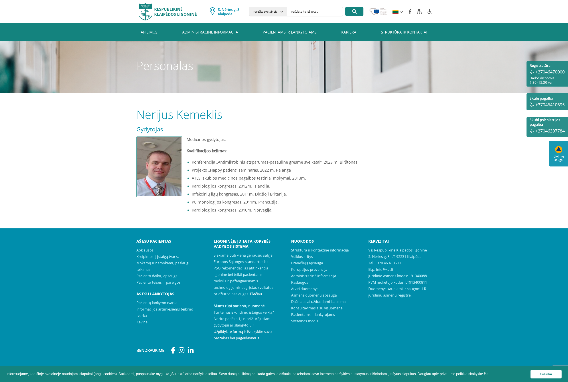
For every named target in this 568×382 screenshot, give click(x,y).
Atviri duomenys (304, 288)
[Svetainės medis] (419, 13)
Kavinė (142, 322)
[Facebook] (410, 11)
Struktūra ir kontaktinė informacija (320, 250)
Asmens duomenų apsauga (314, 295)
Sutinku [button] (546, 374)
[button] (491, 374)
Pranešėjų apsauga (307, 263)
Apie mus (149, 32)
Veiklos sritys (302, 256)
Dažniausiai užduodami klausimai (319, 301)
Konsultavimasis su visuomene (317, 308)
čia (486, 374)
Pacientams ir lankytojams (289, 32)
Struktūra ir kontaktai (404, 32)
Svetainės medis (304, 321)
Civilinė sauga (559, 158)
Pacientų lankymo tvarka (157, 302)
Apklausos (145, 250)
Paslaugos (299, 282)
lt (395, 12)
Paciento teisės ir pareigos (158, 282)
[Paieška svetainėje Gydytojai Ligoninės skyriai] (268, 11)
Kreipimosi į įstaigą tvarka (157, 256)
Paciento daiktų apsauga (157, 275)
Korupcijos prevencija (309, 269)
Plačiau (256, 293)
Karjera (348, 32)
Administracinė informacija (210, 32)
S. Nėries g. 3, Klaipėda (229, 11)
